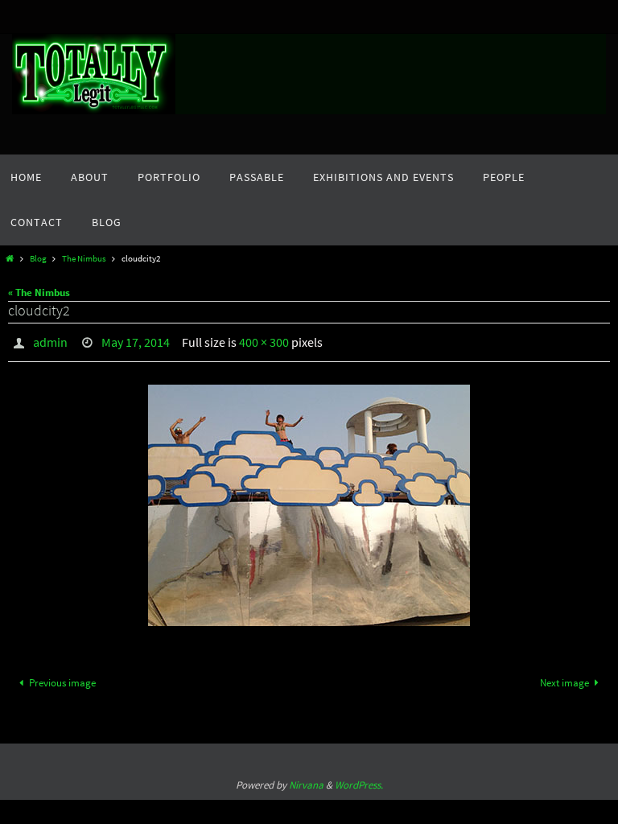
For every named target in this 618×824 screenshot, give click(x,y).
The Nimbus (84, 258)
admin (50, 340)
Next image (564, 678)
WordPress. (359, 780)
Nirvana (306, 780)
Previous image (62, 678)
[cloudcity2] (309, 501)
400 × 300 (264, 340)
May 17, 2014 (135, 340)
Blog (38, 258)
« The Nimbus (39, 292)
